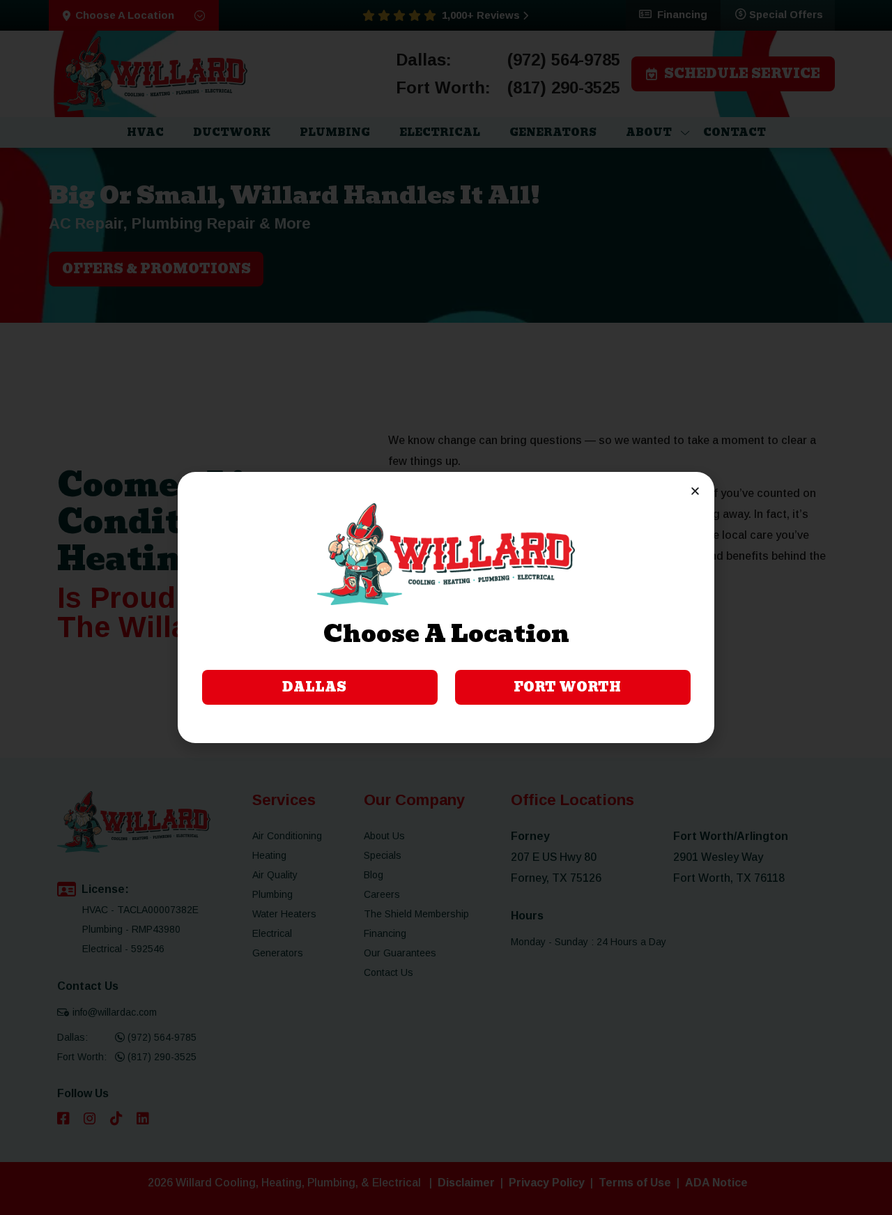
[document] (446, 607)
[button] (695, 491)
